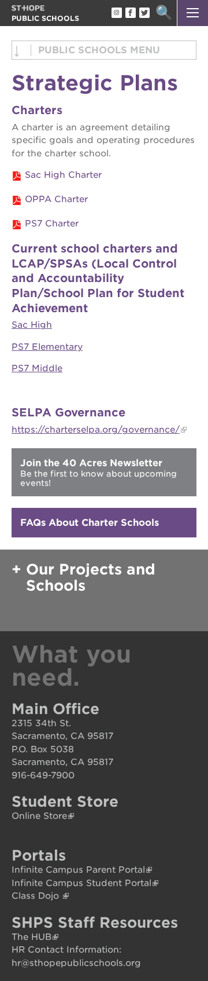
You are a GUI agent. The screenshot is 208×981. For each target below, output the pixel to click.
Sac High (32, 325)
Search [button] (164, 13)
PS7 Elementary (47, 347)
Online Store (39, 816)
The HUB (31, 937)
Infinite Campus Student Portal (81, 883)
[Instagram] (116, 13)
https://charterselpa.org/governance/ (96, 429)
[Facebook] (130, 13)
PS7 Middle (37, 368)
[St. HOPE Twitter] (144, 13)
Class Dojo (37, 896)
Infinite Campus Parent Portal (78, 870)
